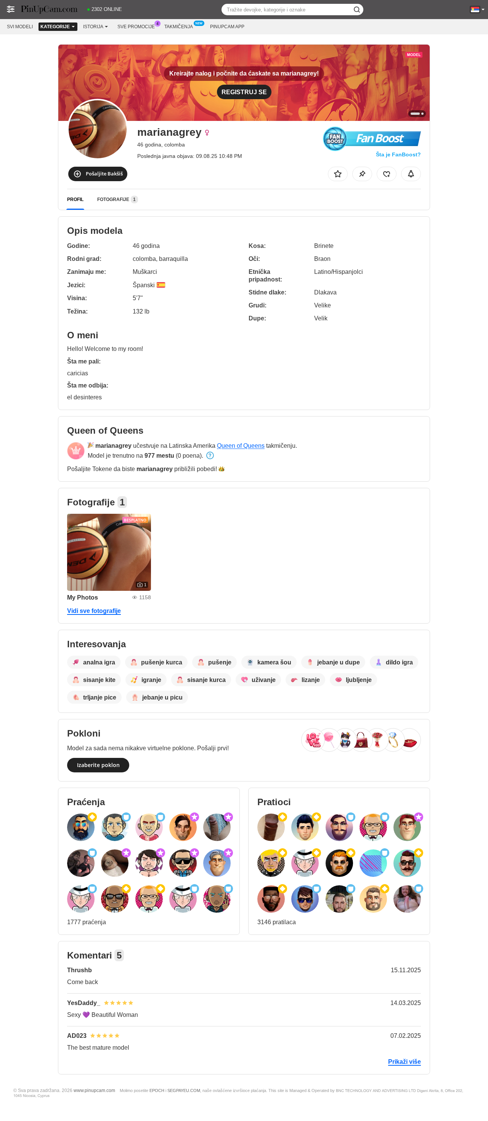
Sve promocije (136, 26)
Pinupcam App (227, 26)
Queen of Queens (241, 445)
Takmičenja (178, 26)
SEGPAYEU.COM (183, 1090)
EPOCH (156, 1090)
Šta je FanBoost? (398, 154)
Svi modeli (20, 26)
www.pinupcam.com (94, 1090)
